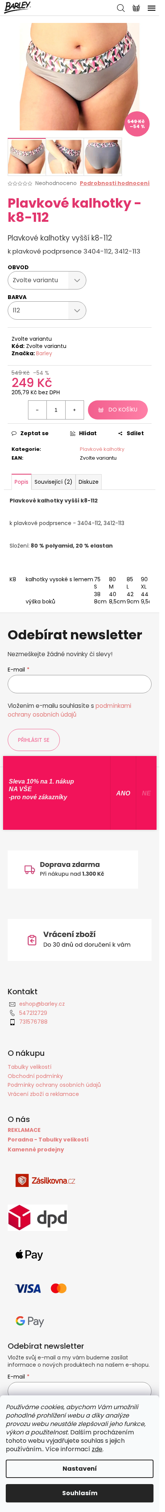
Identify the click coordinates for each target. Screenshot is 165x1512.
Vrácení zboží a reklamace (43, 1094)
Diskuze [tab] (89, 482)
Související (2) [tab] (54, 482)
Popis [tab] (21, 482)
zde (97, 1449)
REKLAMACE (24, 1130)
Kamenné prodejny (36, 1150)
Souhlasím (79, 1493)
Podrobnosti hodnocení (115, 183)
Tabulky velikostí (29, 1067)
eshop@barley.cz (42, 1004)
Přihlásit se (34, 740)
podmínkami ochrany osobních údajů (69, 710)
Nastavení (80, 1468)
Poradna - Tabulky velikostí (48, 1140)
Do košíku (123, 409)
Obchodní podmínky (35, 1076)
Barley (44, 353)
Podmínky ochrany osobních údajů (54, 1085)
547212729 (33, 1013)
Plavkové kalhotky (102, 449)
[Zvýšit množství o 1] (74, 410)
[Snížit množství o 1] (37, 410)
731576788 (33, 1022)
